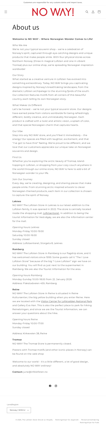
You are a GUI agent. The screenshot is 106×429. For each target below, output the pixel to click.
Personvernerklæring (90, 420)
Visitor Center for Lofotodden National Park (66, 301)
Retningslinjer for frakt (89, 422)
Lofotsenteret (51, 213)
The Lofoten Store (29, 420)
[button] (6, 12)
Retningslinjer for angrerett (67, 420)
